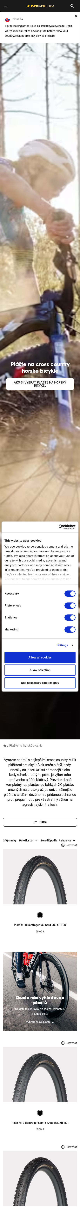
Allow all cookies (40, 657)
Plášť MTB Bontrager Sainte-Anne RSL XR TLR (40, 1122)
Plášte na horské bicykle (25, 745)
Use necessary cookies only (40, 682)
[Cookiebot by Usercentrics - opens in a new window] (59, 526)
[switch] (70, 605)
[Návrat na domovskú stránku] (5, 745)
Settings (62, 645)
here (52, 35)
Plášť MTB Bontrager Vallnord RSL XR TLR (40, 924)
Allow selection (40, 670)
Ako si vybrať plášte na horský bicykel (40, 384)
